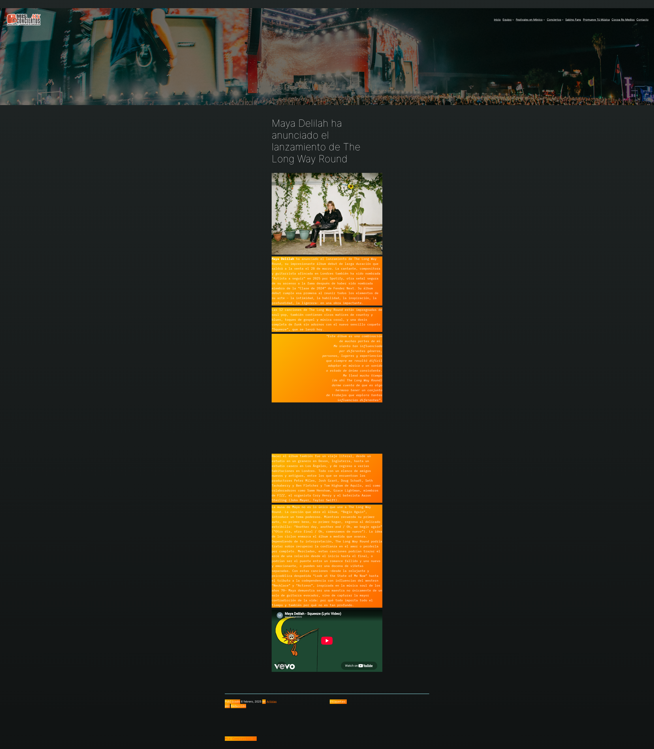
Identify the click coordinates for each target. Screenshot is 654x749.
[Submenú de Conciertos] (563, 20)
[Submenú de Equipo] (513, 20)
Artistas (272, 701)
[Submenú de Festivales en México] (544, 20)
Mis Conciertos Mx (241, 738)
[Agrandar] (378, 177)
